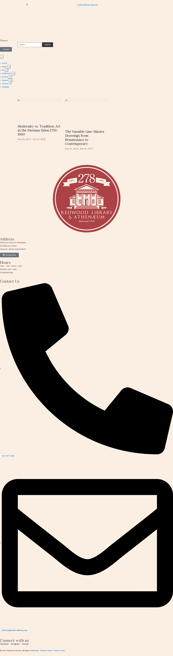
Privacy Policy (46, 651)
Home (4, 63)
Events (5, 77)
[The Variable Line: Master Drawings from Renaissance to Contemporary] (86, 112)
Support (5, 80)
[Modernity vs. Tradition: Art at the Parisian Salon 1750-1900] (39, 109)
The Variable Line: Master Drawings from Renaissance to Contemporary (85, 137)
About (4, 67)
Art (3, 70)
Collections (7, 73)
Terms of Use (58, 651)
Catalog (5, 87)
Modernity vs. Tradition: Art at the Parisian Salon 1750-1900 (39, 130)
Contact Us (7, 84)
